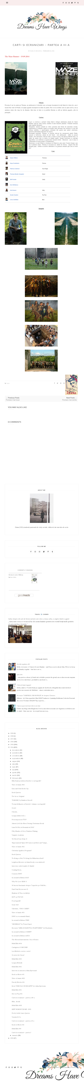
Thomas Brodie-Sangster (17, 174)
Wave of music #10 (18, 978)
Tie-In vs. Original (18, 796)
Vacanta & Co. (16, 1017)
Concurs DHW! (17, 874)
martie (14, 775)
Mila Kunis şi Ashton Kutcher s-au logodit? (26, 781)
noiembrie (15, 753)
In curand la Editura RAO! (20, 878)
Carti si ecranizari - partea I (21, 1032)
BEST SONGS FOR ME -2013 (21, 1009)
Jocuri (14, 808)
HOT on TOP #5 (17, 897)
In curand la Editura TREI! (20, 920)
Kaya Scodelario (14, 163)
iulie (13, 764)
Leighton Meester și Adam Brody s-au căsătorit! (28, 862)
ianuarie (15, 1035)
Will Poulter (13, 179)
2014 (12, 747)
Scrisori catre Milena (16, 575)
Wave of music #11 (18, 912)
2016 (12, 742)
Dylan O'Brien (14, 158)
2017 (11, 739)
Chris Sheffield (14, 199)
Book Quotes (16, 792)
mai (13, 770)
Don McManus (14, 185)
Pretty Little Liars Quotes (21, 1013)
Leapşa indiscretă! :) (18, 816)
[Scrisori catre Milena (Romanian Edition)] (34, 583)
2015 (12, 744)
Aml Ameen (13, 190)
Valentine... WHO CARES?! (20, 909)
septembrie (16, 758)
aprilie (14, 772)
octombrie (15, 756)
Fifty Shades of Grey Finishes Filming (24, 831)
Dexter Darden (14, 195)
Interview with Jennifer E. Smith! (23, 866)
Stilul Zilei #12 (17, 967)
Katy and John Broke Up (20, 789)
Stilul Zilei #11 (17, 990)
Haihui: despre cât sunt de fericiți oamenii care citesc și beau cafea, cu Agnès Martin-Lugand (38, 619)
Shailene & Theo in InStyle (21, 893)
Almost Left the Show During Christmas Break (28, 823)
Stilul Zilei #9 (16, 1029)
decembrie (15, 750)
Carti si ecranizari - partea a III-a (23, 998)
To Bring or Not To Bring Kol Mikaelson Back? (28, 858)
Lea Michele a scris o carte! (21, 951)
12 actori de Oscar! (18, 955)
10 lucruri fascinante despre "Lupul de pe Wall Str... (29, 885)
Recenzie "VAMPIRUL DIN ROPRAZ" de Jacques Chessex (36, 695)
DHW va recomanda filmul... (21, 916)
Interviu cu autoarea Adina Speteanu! (24, 970)
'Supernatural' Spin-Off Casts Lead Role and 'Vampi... (30, 843)
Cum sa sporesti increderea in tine (28, 706)
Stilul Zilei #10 (17, 1005)
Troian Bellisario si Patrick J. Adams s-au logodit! (28, 804)
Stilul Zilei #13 (17, 959)
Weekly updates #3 (23, 664)
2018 (12, 736)
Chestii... (15, 812)
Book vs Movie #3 (18, 974)
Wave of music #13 (18, 785)
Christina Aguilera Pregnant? (22, 850)
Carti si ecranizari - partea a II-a (23, 1021)
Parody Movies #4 (18, 982)
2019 (12, 733)
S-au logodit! (16, 901)
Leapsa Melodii (17, 963)
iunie (13, 767)
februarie (15, 778)
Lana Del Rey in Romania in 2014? (23, 827)
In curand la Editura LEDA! (21, 936)
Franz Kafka (13, 577)
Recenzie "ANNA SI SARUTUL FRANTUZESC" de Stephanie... (32, 928)
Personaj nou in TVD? (19, 819)
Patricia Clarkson (15, 168)
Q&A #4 (19, 675)
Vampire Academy (18, 835)
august (14, 761)
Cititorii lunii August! (24, 685)
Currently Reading (25, 570)
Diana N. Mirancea (36, 51)
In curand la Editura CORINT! (22, 932)
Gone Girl (15, 905)
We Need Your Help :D (19, 839)
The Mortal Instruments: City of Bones (25, 940)
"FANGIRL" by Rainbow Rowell (22, 800)
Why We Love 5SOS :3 (19, 881)
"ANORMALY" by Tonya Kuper (22, 924)
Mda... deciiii (16, 1001)
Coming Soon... (17, 870)
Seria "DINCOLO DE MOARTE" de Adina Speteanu (29, 986)
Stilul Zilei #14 (17, 943)
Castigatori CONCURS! (20, 947)
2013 (11, 1038)
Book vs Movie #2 (18, 1025)
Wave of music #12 (18, 847)
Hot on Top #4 (17, 994)
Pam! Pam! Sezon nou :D (20, 889)
